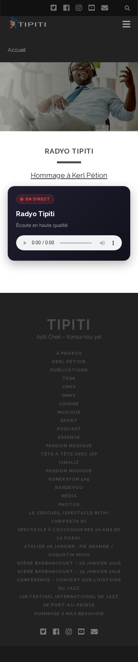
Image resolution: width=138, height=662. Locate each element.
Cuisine (69, 403)
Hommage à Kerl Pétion (69, 175)
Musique (68, 412)
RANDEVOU (69, 487)
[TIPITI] (27, 26)
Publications (69, 370)
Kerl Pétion (68, 361)
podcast (69, 428)
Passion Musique (69, 445)
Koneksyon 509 (69, 479)
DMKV (69, 395)
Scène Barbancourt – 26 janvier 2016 (69, 563)
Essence (69, 437)
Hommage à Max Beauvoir (69, 613)
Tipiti (69, 325)
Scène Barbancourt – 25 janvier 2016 (69, 571)
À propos (68, 353)
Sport (68, 420)
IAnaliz (69, 462)
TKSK (69, 378)
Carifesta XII (69, 521)
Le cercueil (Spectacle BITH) (69, 512)
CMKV (69, 386)
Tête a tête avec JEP (69, 454)
